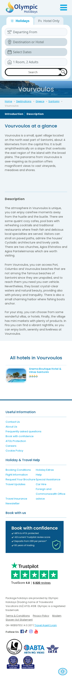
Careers (11, 446)
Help (39, 475)
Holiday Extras (45, 470)
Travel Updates (15, 484)
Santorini (53, 101)
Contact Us (13, 422)
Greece (40, 101)
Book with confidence (20, 436)
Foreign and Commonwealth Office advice (50, 494)
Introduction (14, 114)
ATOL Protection (16, 441)
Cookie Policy (14, 451)
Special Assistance (48, 479)
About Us (11, 427)
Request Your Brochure (20, 479)
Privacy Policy (41, 615)
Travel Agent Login (45, 625)
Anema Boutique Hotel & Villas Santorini (45, 370)
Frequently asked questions (23, 431)
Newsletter (13, 503)
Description (35, 114)
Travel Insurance (16, 499)
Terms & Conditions (18, 615)
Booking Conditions (18, 470)
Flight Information (17, 475)
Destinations (23, 101)
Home (8, 101)
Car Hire (41, 484)
